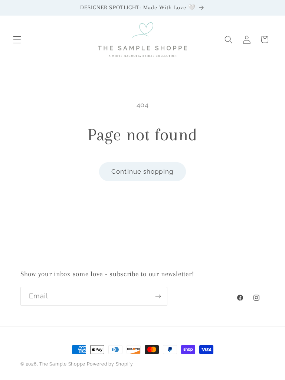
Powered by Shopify (110, 364)
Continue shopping (142, 171)
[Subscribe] (158, 296)
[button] (17, 39)
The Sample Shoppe (62, 364)
